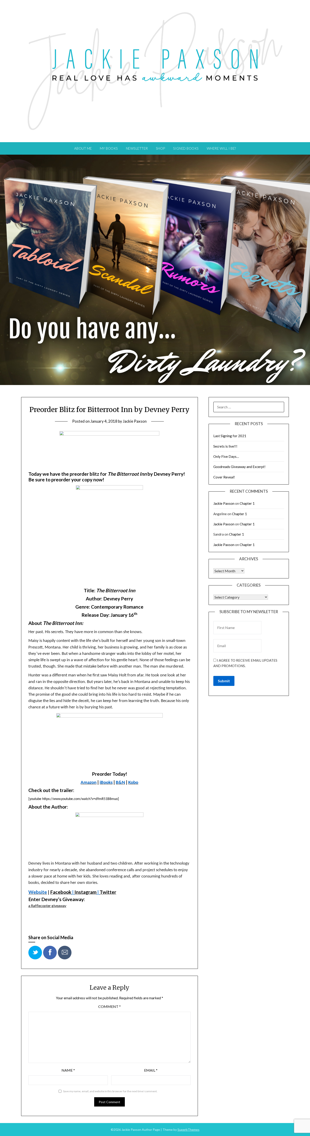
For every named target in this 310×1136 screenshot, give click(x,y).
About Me (83, 148)
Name (68, 1070)
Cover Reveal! (224, 477)
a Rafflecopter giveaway (47, 905)
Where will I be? (221, 148)
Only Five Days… (226, 456)
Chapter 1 (247, 503)
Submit (224, 681)
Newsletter (137, 148)
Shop (160, 148)
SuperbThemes (188, 1129)
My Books (109, 148)
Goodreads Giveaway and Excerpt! (239, 467)
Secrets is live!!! (225, 446)
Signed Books (186, 148)
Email (150, 1070)
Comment (109, 1006)
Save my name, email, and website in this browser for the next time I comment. (110, 1091)
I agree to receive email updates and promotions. (245, 663)
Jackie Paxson (135, 421)
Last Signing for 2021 (229, 436)
